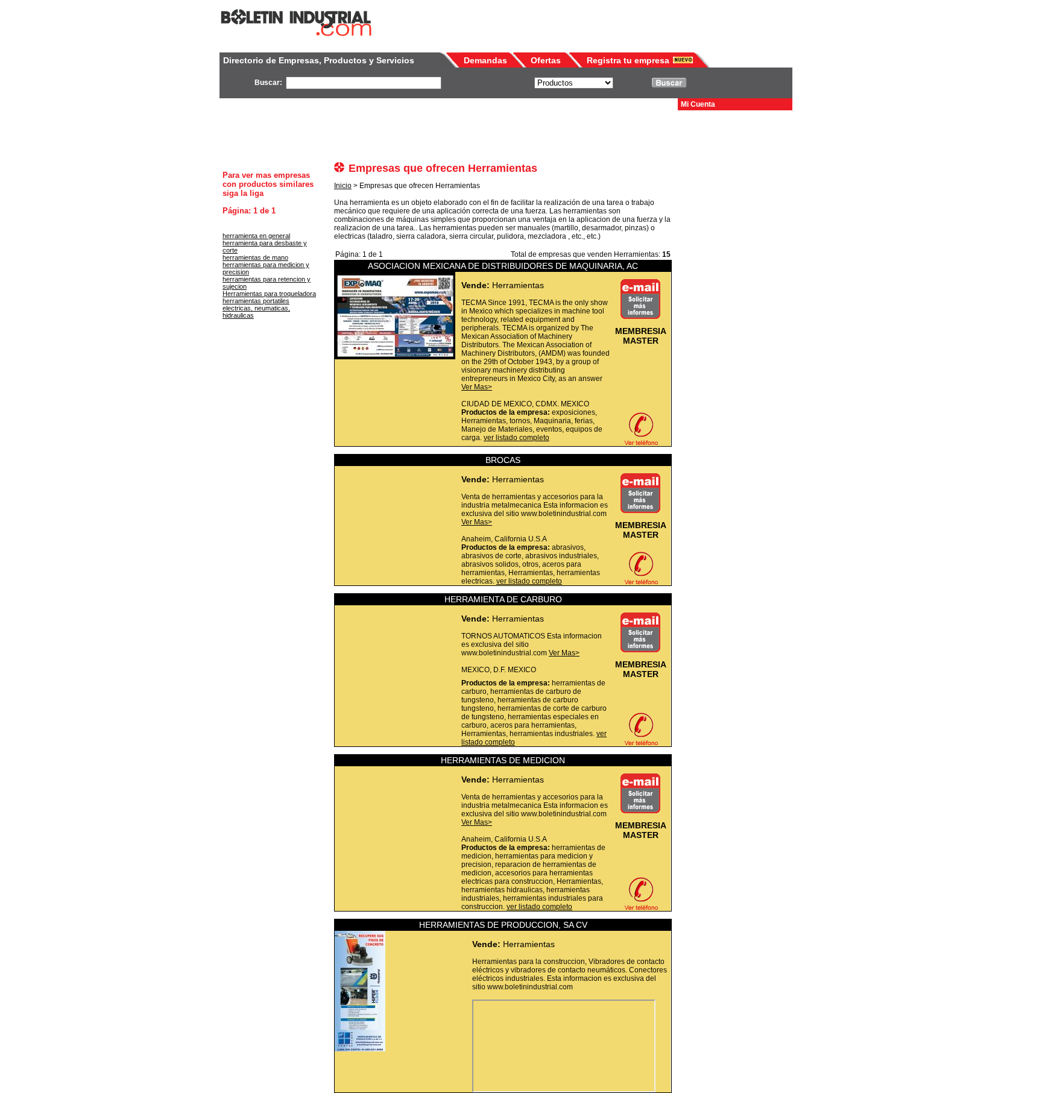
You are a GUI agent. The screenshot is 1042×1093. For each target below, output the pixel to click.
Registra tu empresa (628, 60)
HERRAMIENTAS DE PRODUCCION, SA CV (503, 925)
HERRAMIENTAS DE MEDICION (503, 760)
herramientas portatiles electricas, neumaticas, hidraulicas (256, 308)
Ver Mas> (476, 387)
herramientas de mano (255, 257)
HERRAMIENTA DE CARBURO (503, 599)
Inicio (343, 185)
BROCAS (502, 460)
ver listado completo (516, 437)
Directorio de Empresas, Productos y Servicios (318, 60)
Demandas (485, 60)
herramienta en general (256, 235)
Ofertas (546, 60)
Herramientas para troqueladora (269, 293)
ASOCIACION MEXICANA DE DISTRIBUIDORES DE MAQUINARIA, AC (503, 266)
